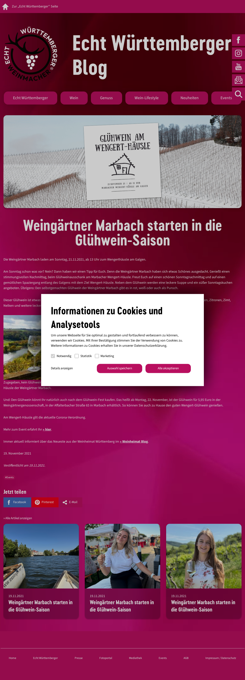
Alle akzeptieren (168, 368)
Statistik (86, 356)
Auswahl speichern (119, 368)
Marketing (107, 356)
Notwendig (64, 356)
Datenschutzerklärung (150, 345)
